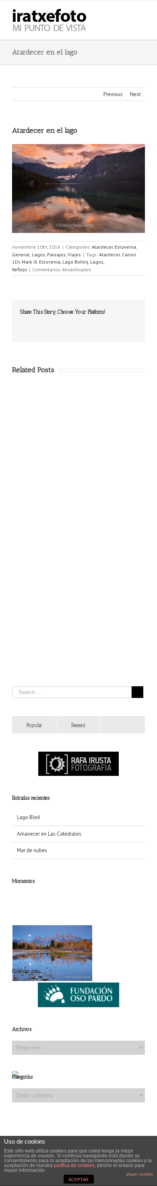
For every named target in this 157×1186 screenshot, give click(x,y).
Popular (34, 725)
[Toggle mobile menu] (141, 12)
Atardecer (102, 247)
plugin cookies (139, 1174)
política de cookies (74, 1165)
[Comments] (123, 725)
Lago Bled (28, 817)
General (21, 254)
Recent (78, 725)
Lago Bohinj (75, 262)
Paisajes (56, 254)
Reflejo (19, 269)
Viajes (74, 254)
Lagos (38, 254)
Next (135, 94)
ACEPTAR (78, 1179)
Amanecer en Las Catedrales (49, 833)
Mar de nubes (32, 850)
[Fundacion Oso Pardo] (78, 986)
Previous (113, 94)
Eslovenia (125, 247)
